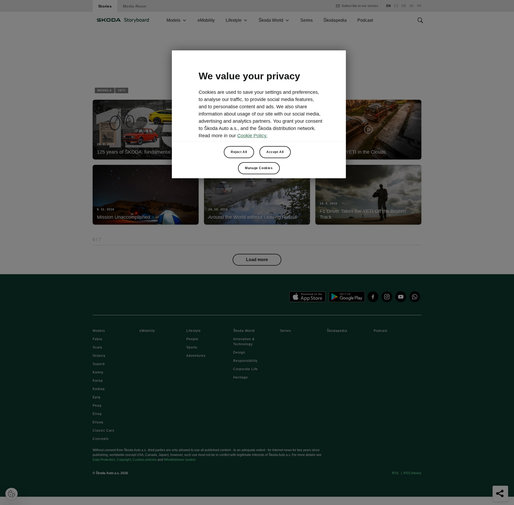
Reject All (239, 152)
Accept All (275, 152)
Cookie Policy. (252, 135)
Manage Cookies (259, 168)
